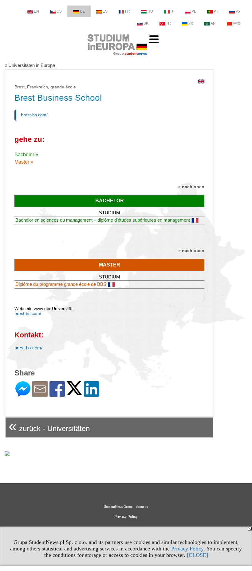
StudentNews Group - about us (126, 506)
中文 (237, 23)
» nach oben (191, 186)
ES (105, 11)
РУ (238, 11)
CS (59, 11)
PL (193, 11)
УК (190, 23)
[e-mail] (40, 394)
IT (172, 11)
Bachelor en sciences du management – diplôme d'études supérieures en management (102, 220)
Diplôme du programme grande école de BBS (60, 284)
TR (168, 23)
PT (216, 11)
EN (36, 11)
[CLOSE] (197, 555)
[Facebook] (57, 394)
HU (150, 11)
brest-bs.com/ (34, 114)
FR (127, 11)
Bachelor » (26, 154)
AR (213, 23)
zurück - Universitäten (49, 426)
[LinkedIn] (91, 394)
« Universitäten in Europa (30, 65)
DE (82, 11)
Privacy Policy (187, 549)
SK (146, 23)
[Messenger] (22, 394)
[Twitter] (74, 392)
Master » (23, 162)
